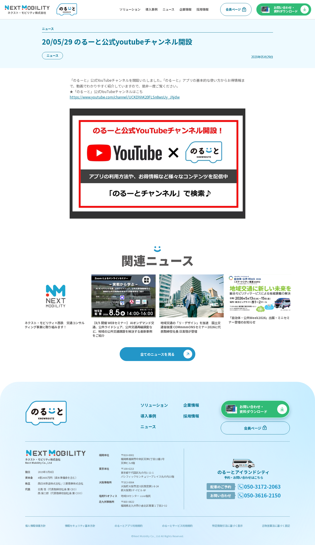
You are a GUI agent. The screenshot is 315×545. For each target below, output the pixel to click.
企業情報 (185, 9)
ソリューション (129, 9)
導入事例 (152, 9)
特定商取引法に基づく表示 (227, 525)
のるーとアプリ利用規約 (129, 525)
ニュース (168, 9)
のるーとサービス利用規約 (177, 525)
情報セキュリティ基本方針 (80, 525)
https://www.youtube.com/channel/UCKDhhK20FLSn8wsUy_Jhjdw (125, 96)
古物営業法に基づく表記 (276, 525)
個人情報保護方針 (35, 525)
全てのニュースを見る (157, 354)
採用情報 (202, 9)
